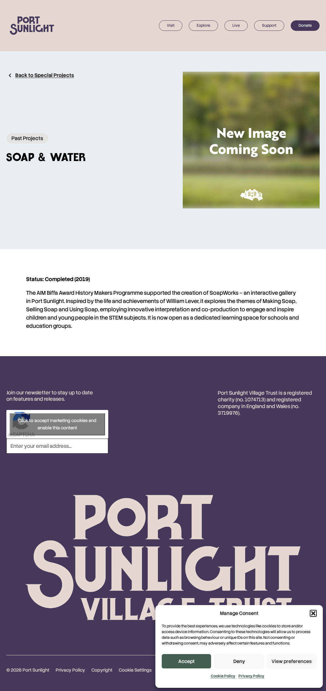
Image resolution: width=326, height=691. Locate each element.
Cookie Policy (223, 676)
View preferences (292, 661)
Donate (305, 25)
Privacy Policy (251, 676)
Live (236, 25)
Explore (203, 25)
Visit (170, 25)
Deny (239, 661)
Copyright (101, 670)
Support (269, 25)
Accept (186, 661)
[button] (313, 613)
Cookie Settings (135, 670)
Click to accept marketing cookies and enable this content (57, 424)
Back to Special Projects (44, 75)
